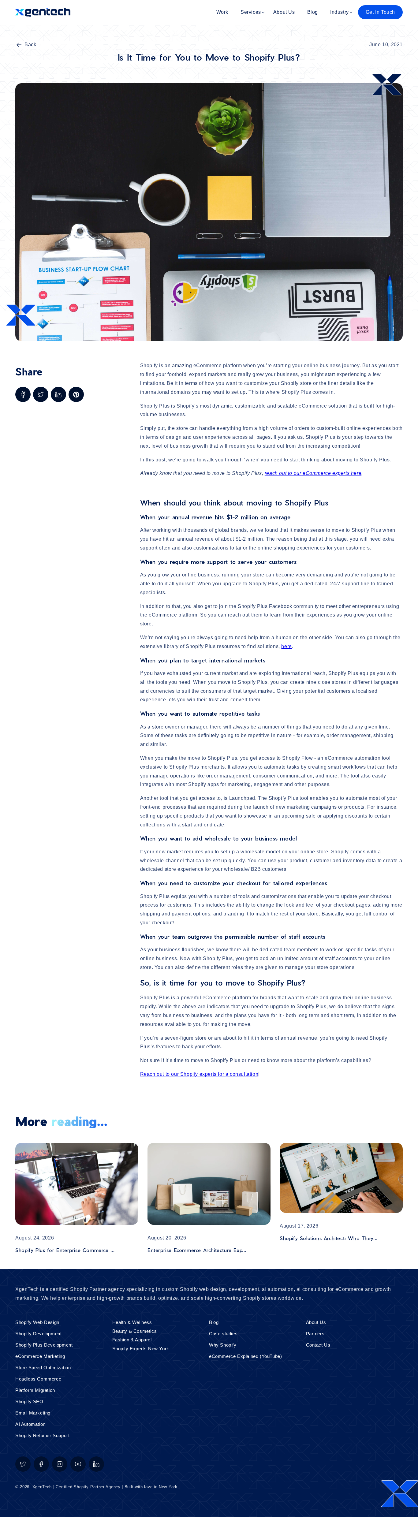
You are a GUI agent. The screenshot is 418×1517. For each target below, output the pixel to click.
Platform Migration (35, 1390)
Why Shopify (223, 1344)
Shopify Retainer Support (42, 1435)
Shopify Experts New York (140, 1348)
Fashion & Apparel (132, 1339)
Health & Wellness (132, 1322)
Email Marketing (32, 1412)
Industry (339, 12)
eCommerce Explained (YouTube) (245, 1356)
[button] (250, 12)
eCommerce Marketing (40, 1356)
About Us (316, 1322)
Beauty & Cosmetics (134, 1331)
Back (30, 44)
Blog (213, 1322)
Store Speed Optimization (43, 1367)
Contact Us (318, 1344)
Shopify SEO (29, 1401)
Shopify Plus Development (44, 1344)
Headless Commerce (38, 1378)
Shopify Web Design (37, 1322)
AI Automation (30, 1424)
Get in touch (380, 12)
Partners (315, 1333)
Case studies (223, 1333)
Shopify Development (38, 1333)
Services (251, 12)
